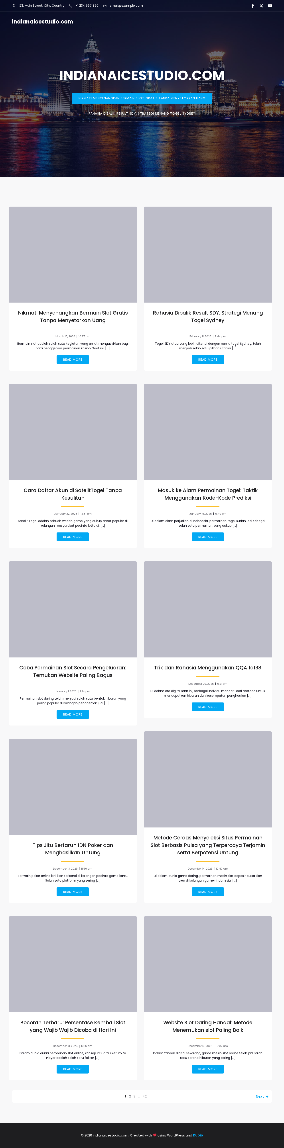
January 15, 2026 (200, 514)
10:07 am (222, 1046)
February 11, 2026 (200, 336)
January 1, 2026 (66, 691)
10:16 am (87, 1046)
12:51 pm (86, 514)
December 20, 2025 (201, 684)
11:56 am (87, 868)
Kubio (198, 1135)
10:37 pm (84, 336)
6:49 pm (221, 514)
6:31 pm (222, 684)
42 (145, 1096)
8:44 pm (220, 336)
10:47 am (222, 868)
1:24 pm (85, 691)
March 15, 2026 (65, 336)
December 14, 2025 (200, 868)
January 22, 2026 (65, 514)
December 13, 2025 (65, 868)
